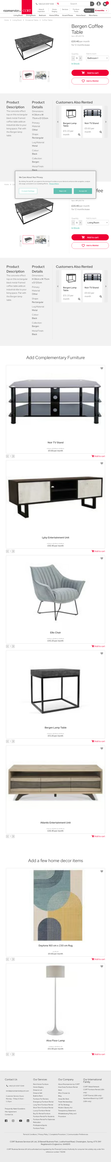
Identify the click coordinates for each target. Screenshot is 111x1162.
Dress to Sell (37, 1093)
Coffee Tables (47, 20)
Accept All (83, 191)
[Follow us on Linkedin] (28, 1120)
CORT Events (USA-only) (92, 1095)
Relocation (37, 1122)
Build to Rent (38, 1096)
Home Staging (38, 1087)
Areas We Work (63, 1099)
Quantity (75, 54)
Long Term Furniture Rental (43, 1105)
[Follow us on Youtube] (21, 1120)
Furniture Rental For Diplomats (44, 1119)
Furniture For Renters (40, 1099)
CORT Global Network (91, 1087)
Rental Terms (87, 11)
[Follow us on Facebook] (6, 1120)
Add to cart (93, 73)
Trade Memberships (65, 1102)
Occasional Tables (31, 20)
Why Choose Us (64, 1093)
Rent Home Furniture (40, 1084)
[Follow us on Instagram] (13, 1120)
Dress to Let (37, 1090)
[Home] (17, 6)
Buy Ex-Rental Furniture (41, 1114)
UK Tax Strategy (64, 1105)
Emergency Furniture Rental (43, 1102)
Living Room (17, 20)
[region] (55, 185)
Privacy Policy (43, 1134)
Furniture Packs (38, 1128)
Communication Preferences (77, 1134)
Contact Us (9, 1114)
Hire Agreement (11, 1112)
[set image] (28, 75)
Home (6, 20)
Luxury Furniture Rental (41, 1111)
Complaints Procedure (58, 1134)
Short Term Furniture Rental (43, 1108)
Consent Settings (28, 191)
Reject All (62, 191)
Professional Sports (40, 1125)
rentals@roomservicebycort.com (17, 1091)
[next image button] (49, 76)
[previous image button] (20, 76)
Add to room (91, 53)
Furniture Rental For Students (43, 1116)
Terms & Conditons (30, 1134)
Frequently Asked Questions (15, 1109)
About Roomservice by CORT (69, 1084)
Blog (59, 1096)
